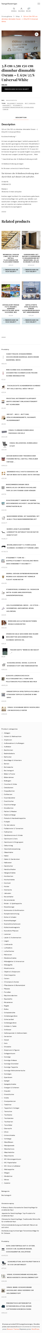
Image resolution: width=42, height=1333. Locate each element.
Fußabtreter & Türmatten (13, 828)
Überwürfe (8, 1128)
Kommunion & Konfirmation (14, 910)
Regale (6, 1006)
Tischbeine (8, 1115)
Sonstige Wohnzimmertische (14, 1070)
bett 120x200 (30, 103)
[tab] (21, 117)
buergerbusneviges (9, 4)
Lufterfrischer (9, 951)
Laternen (7, 934)
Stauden (7, 1091)
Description (21, 117)
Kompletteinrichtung (11, 914)
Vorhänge (7, 1139)
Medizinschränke (10, 958)
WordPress (35, 1329)
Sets (5, 1043)
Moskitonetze (9, 968)
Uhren (6, 1132)
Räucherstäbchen (10, 995)
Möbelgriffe (8, 965)
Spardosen (8, 1077)
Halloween (8, 863)
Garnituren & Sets (11, 839)
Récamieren (8, 1002)
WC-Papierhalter (10, 1163)
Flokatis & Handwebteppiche (15, 818)
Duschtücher (9, 801)
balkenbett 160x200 (15, 103)
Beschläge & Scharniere (13, 760)
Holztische (8, 890)
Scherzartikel (9, 1019)
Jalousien (7, 893)
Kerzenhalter (8, 897)
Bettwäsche (8, 767)
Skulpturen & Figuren (12, 1050)
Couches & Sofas (10, 784)
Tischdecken (8, 1118)
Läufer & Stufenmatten (12, 938)
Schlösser (7, 1030)
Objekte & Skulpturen (12, 972)
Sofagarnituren (9, 1053)
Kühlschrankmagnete (12, 927)
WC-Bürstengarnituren (12, 1159)
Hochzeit (7, 883)
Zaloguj (21, 11)
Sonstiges (7, 1074)
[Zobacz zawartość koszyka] (28, 9)
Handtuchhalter (10, 869)
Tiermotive (8, 1111)
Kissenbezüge (9, 907)
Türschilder (8, 1125)
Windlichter (8, 1176)
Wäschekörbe (9, 1152)
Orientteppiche (9, 975)
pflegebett (17, 105)
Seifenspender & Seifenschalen (15, 1033)
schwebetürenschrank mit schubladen (18, 107)
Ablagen (7, 733)
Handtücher (8, 866)
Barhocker (8, 757)
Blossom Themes (13, 1329)
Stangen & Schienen (11, 1088)
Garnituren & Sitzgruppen (13, 842)
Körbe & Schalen (10, 917)
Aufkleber (7, 747)
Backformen (8, 750)
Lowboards (8, 944)
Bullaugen (7, 781)
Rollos (6, 1009)
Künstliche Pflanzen (11, 931)
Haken (6, 856)
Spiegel (6, 1081)
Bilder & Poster (9, 774)
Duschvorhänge (10, 805)
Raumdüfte (8, 999)
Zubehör (7, 1183)
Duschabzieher (9, 798)
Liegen (6, 941)
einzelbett (7, 105)
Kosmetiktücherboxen (12, 924)
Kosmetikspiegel (10, 920)
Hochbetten (8, 876)
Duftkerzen (8, 794)
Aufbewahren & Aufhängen (14, 743)
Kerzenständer (9, 900)
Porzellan (7, 992)
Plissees (7, 989)
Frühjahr (7, 822)
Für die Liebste (9, 825)
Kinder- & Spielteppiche (13, 903)
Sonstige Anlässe (10, 1060)
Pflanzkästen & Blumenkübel (14, 985)
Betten (6, 764)
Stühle (6, 1098)
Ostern (6, 978)
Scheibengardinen (10, 1016)
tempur (5, 109)
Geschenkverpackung (12, 849)
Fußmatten (8, 832)
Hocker (6, 886)
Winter (6, 1180)
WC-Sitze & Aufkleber (12, 1166)
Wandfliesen (8, 1142)
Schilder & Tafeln (10, 1026)
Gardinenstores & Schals (13, 835)
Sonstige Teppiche (11, 1067)
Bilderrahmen (9, 777)
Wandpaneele (9, 1145)
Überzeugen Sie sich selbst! (17, 89)
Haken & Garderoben (12, 859)
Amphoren (8, 740)
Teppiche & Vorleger (11, 1108)
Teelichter (8, 1105)
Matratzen (8, 955)
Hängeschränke (9, 873)
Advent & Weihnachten (12, 736)
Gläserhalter (8, 852)
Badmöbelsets (9, 753)
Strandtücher (9, 1094)
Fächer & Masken (10, 811)
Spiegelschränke (10, 1084)
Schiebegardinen (10, 1023)
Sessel (6, 1040)
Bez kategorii (9, 770)
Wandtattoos (9, 1149)
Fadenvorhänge (10, 815)
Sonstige (7, 1057)
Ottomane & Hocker (11, 982)
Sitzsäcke (7, 1047)
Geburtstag (8, 845)
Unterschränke (9, 1135)
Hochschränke (9, 880)
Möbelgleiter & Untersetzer (14, 961)
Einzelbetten (8, 808)
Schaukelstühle (9, 1013)
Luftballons (8, 948)
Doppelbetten (9, 791)
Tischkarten (8, 1122)
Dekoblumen (8, 788)
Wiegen (7, 1173)
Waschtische (9, 1156)
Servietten (8, 1036)
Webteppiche (9, 1169)
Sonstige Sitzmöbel (11, 1064)
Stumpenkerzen (10, 1101)
